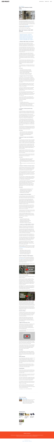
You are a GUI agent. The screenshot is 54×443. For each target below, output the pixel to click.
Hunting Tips (47, 1)
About (51, 1)
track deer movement (22, 258)
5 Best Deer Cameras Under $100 (21, 417)
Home (19, 6)
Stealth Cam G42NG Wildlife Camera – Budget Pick (26, 39)
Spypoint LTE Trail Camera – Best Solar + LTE (26, 35)
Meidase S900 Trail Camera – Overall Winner (26, 34)
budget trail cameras (22, 247)
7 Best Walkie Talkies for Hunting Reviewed (21, 424)
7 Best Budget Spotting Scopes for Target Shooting (27, 417)
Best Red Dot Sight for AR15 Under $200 (32, 417)
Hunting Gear (41, 1)
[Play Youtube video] (27, 269)
